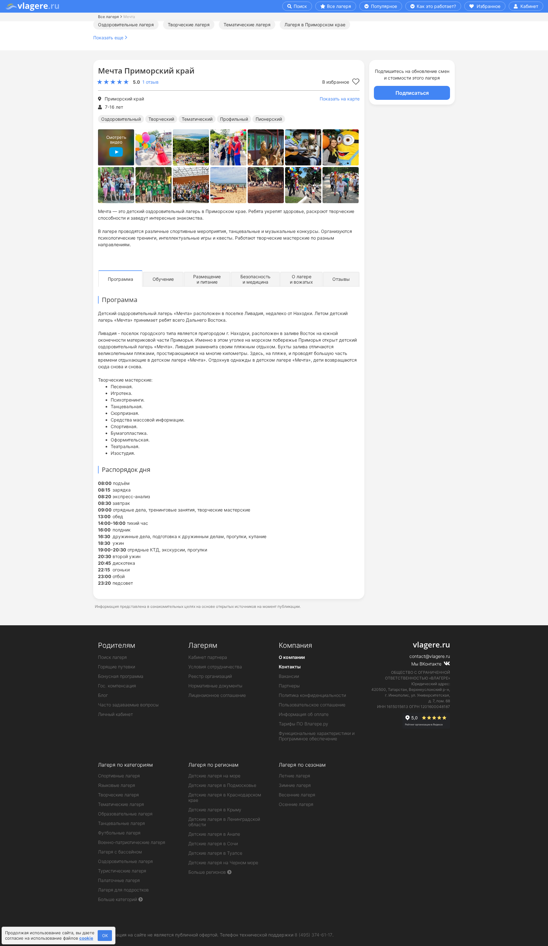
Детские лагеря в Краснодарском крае (224, 797)
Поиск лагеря (112, 657)
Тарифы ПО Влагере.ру (303, 723)
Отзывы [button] (341, 279)
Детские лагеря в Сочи (213, 843)
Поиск (299, 6)
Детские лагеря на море (214, 775)
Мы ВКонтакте (427, 663)
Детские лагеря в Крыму (214, 809)
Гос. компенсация (117, 685)
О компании (292, 657)
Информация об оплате (304, 714)
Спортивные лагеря (119, 775)
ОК (105, 935)
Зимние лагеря (295, 785)
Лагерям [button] (202, 645)
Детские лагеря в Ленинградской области (224, 821)
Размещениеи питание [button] (207, 279)
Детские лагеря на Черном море (223, 862)
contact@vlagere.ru (429, 656)
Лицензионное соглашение (217, 695)
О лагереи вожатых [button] (301, 279)
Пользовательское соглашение (312, 704)
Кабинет (528, 6)
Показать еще (108, 37)
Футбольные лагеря (119, 832)
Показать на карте (340, 98)
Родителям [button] (116, 645)
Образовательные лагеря (125, 813)
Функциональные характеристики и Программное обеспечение (317, 735)
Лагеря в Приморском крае (314, 24)
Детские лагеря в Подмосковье (222, 785)
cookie (86, 938)
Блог (103, 695)
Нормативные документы (215, 685)
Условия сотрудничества (215, 666)
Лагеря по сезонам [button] (302, 765)
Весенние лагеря (297, 794)
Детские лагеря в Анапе (214, 834)
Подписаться (412, 93)
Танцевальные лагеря (121, 823)
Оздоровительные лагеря (126, 24)
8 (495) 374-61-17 (313, 934)
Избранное (487, 6)
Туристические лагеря (122, 870)
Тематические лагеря (247, 24)
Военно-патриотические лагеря (131, 842)
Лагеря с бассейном (120, 851)
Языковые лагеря (116, 785)
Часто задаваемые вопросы (128, 704)
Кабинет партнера (207, 657)
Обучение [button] (163, 279)
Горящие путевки (116, 666)
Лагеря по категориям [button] (125, 765)
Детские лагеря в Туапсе (215, 853)
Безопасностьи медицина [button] (255, 279)
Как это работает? (435, 6)
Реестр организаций (210, 676)
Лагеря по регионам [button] (213, 765)
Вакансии (289, 676)
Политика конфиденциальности (312, 695)
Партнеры (289, 685)
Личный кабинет (115, 714)
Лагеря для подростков (123, 889)
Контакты (290, 666)
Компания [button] (295, 645)
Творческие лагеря (189, 24)
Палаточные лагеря (119, 880)
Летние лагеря (294, 775)
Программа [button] (120, 279)
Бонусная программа (120, 676)
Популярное (383, 6)
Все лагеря (339, 6)
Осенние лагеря (296, 804)
